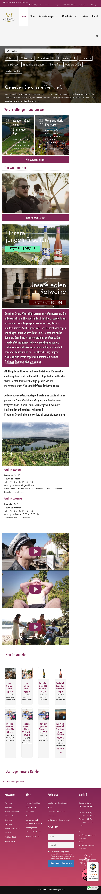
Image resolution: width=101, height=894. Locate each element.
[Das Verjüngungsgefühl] (35, 589)
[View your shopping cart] (97, 36)
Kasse (28, 816)
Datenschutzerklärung (56, 812)
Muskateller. (35, 361)
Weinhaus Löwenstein (13, 498)
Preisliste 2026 (73, 64)
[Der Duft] (35, 551)
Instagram (57, 5)
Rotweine (11, 58)
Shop (32, 16)
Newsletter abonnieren (61, 863)
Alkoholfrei (55, 64)
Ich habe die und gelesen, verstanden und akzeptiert (62, 855)
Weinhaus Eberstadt (12, 469)
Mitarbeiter (67, 16)
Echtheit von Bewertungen (57, 803)
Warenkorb (30, 812)
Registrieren (85, 5)
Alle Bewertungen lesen (13, 782)
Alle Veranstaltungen (35, 159)
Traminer (19, 361)
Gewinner (85, 58)
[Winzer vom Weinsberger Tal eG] (8, 17)
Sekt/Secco (12, 64)
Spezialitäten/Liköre (33, 64)
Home (23, 16)
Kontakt (95, 16)
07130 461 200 (70, 5)
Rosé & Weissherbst (48, 58)
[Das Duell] (35, 627)
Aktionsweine (13, 71)
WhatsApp (34, 5)
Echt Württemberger (35, 218)
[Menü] (97, 863)
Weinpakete (69, 58)
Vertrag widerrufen (33, 836)
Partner (84, 16)
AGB (49, 807)
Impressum (52, 816)
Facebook (46, 5)
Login (95, 5)
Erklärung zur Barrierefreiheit (59, 820)
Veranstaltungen (46, 16)
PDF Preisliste (31, 807)
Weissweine (26, 58)
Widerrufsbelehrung (33, 832)
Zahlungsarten (31, 828)
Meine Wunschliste (33, 803)
